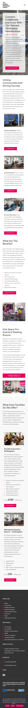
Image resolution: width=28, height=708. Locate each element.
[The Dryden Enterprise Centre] (8, 5)
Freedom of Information (11, 631)
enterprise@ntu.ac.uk (10, 665)
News (6, 616)
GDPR (6, 633)
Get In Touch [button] (11, 68)
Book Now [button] (9, 505)
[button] (24, 5)
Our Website (7, 627)
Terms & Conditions (9, 635)
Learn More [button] (9, 148)
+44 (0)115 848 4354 (10, 662)
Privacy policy (20, 705)
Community (7, 605)
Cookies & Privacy (9, 637)
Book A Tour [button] (8, 292)
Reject (12, 705)
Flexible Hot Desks (9, 607)
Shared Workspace (9, 609)
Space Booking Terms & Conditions (14, 639)
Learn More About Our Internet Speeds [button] (14, 376)
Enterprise (7, 613)
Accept (7, 705)
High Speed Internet (10, 618)
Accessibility (7, 629)
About (6, 603)
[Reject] (26, 702)
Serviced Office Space (10, 611)
